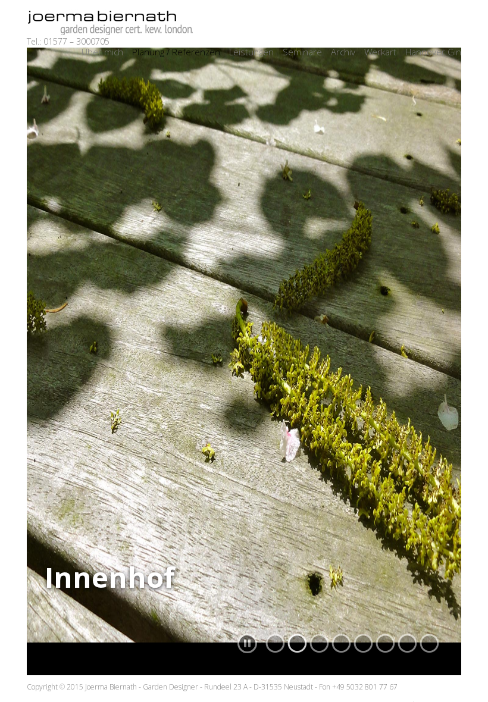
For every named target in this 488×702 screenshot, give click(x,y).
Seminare (302, 52)
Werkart (380, 52)
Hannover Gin (433, 52)
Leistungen (251, 52)
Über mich (102, 52)
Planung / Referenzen (176, 52)
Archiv (343, 52)
